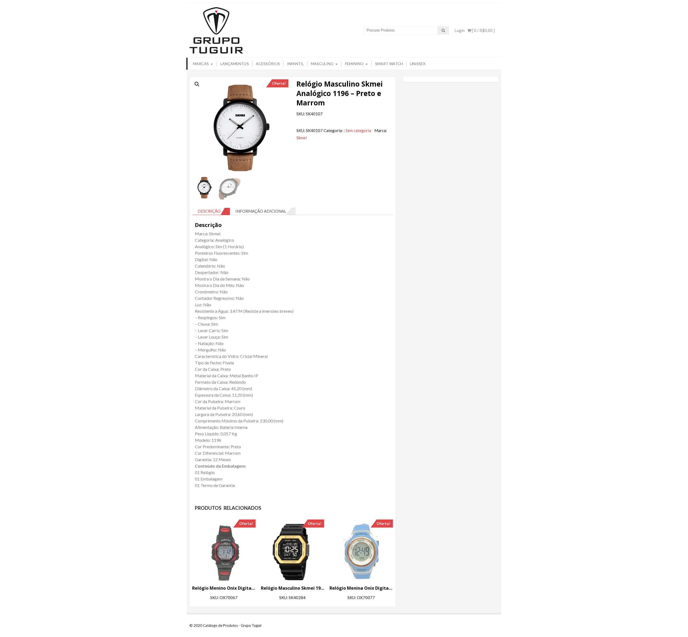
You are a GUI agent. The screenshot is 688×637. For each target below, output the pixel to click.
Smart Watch (389, 63)
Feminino (354, 63)
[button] (197, 84)
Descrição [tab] (209, 211)
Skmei (301, 137)
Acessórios (268, 63)
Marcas (201, 63)
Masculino (322, 63)
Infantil (295, 63)
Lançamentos (234, 63)
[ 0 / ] (483, 30)
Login (459, 30)
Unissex (417, 63)
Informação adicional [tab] (260, 211)
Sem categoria (358, 130)
